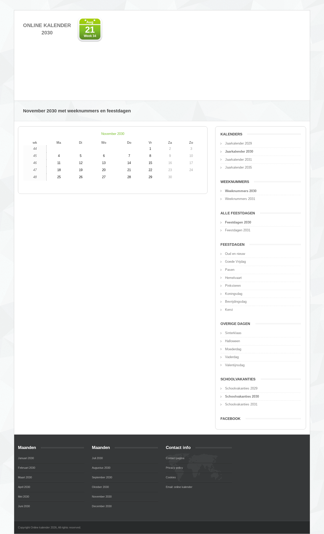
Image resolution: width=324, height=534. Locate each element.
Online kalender (47, 29)
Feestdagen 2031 (237, 230)
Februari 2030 (26, 467)
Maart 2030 (25, 477)
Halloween (232, 341)
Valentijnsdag (235, 365)
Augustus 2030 (101, 467)
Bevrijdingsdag (236, 301)
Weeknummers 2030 (240, 191)
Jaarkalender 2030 (239, 151)
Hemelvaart (233, 278)
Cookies (171, 477)
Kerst (229, 310)
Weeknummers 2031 (240, 199)
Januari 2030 (26, 458)
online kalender (183, 486)
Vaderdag (232, 357)
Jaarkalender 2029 (238, 143)
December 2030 (102, 506)
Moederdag (233, 349)
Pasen (229, 270)
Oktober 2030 (100, 486)
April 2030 (24, 486)
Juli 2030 (97, 458)
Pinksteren (233, 285)
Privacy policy (174, 467)
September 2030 (102, 477)
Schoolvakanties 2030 (242, 396)
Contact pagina (175, 458)
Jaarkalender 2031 (238, 159)
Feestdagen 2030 (238, 222)
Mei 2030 (23, 496)
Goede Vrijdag (235, 261)
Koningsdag (233, 294)
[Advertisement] (238, 58)
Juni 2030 (24, 506)
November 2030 (112, 134)
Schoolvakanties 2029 (241, 388)
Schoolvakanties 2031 (241, 404)
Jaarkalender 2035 (238, 167)
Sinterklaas (233, 333)
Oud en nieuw (235, 254)
